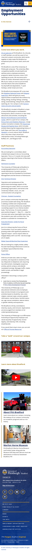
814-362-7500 (7, 482)
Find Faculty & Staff (11, 507)
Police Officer (5, 254)
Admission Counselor (8, 164)
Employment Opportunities (13, 523)
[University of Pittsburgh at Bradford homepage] (11, 3)
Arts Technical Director (8, 179)
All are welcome (6, 53)
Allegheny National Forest (12, 93)
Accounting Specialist (8, 148)
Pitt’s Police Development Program (15, 285)
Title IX (17, 542)
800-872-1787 (17, 482)
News (5, 513)
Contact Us (6, 477)
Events (5, 516)
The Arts (6, 519)
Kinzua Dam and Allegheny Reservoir (13, 122)
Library (6, 509)
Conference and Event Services (15, 526)
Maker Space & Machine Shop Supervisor (14, 241)
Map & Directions (8, 485)
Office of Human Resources (12, 329)
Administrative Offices (12, 529)
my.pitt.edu (7, 504)
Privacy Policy (11, 542)
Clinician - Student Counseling (11, 196)
